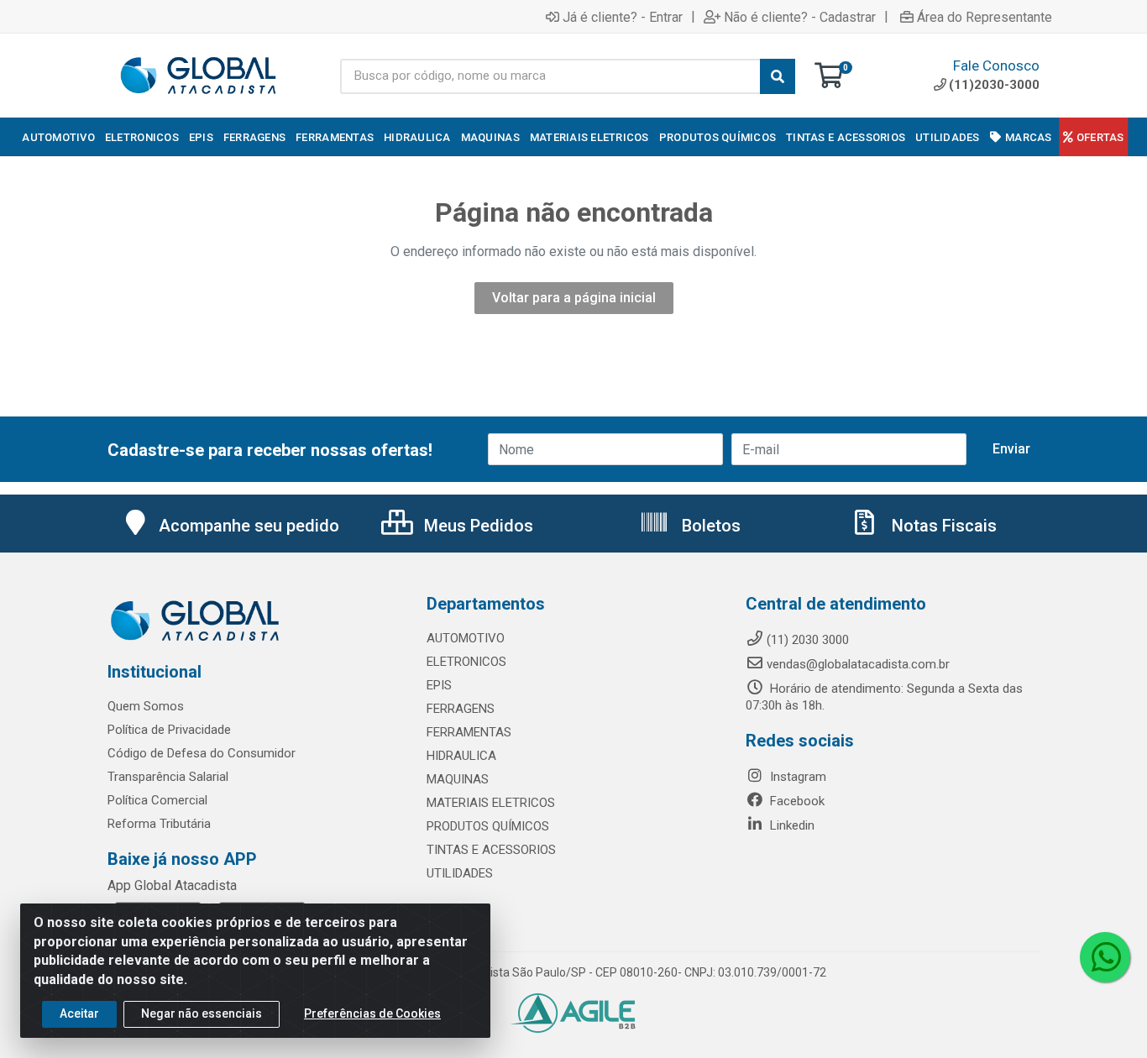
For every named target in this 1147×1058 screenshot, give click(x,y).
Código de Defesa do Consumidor (201, 753)
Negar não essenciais (201, 1013)
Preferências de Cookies (372, 1013)
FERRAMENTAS (469, 732)
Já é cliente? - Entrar (623, 17)
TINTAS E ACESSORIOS (491, 849)
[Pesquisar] (777, 76)
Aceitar (79, 1013)
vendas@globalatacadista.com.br (858, 664)
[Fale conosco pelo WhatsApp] (1105, 957)
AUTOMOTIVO (466, 638)
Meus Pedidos (476, 526)
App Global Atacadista (172, 885)
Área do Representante (984, 17)
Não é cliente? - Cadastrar (800, 17)
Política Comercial (157, 800)
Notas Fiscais (942, 526)
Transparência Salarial (167, 776)
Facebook (796, 801)
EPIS (439, 685)
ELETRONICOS (466, 661)
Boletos (709, 526)
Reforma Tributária (159, 823)
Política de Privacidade (169, 729)
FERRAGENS (461, 708)
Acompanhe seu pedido (249, 526)
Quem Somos (145, 706)
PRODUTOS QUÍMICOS (488, 826)
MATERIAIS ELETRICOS (491, 802)
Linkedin (790, 825)
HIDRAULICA (461, 755)
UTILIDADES (460, 873)
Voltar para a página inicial (574, 298)
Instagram (796, 776)
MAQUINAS (458, 779)
